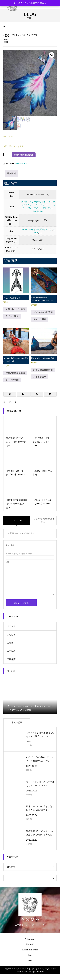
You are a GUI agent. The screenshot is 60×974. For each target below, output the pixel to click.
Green (50, 208)
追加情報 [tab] (11, 173)
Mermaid (30, 944)
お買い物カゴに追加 (23, 155)
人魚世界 (11, 635)
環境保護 (11, 659)
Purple (36, 211)
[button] (51, 55)
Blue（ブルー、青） (37, 208)
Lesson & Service (30, 950)
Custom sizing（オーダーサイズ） (36, 229)
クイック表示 (12, 316)
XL (40, 233)
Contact (30, 960)
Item (30, 955)
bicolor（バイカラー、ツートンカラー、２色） (38, 205)
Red (41, 211)
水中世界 (11, 651)
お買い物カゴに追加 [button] (15, 309)
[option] (30, 695)
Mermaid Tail (21, 164)
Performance (30, 939)
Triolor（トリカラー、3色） (34, 202)
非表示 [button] (43, 3)
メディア (11, 626)
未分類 (10, 643)
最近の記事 (16, 722)
